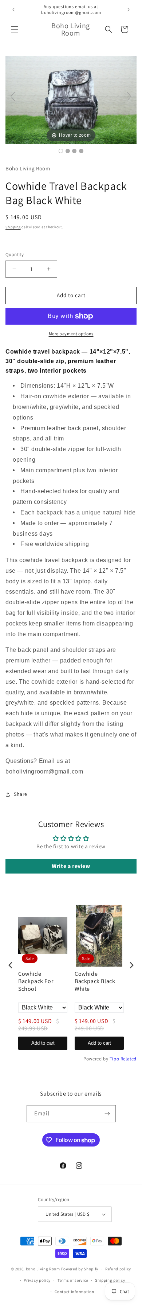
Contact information (74, 1291)
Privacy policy (37, 1280)
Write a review (71, 866)
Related (129, 1059)
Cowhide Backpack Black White (95, 981)
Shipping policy (110, 1280)
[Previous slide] (12, 96)
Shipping (13, 227)
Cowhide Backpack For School (35, 981)
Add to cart (43, 1043)
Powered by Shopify (80, 1268)
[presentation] (10, 965)
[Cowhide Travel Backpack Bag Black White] (61, 151)
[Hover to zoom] (71, 99)
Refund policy (118, 1268)
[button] (15, 29)
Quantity (14, 254)
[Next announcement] (129, 9)
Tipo (114, 1059)
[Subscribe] (107, 1113)
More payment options (71, 333)
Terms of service (73, 1280)
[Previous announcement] (13, 9)
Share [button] (20, 794)
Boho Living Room (43, 1268)
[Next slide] (129, 96)
